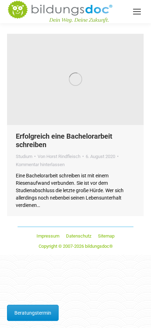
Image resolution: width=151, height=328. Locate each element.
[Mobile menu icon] (137, 12)
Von (59, 156)
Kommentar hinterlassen (40, 164)
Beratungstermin (32, 313)
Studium (24, 156)
